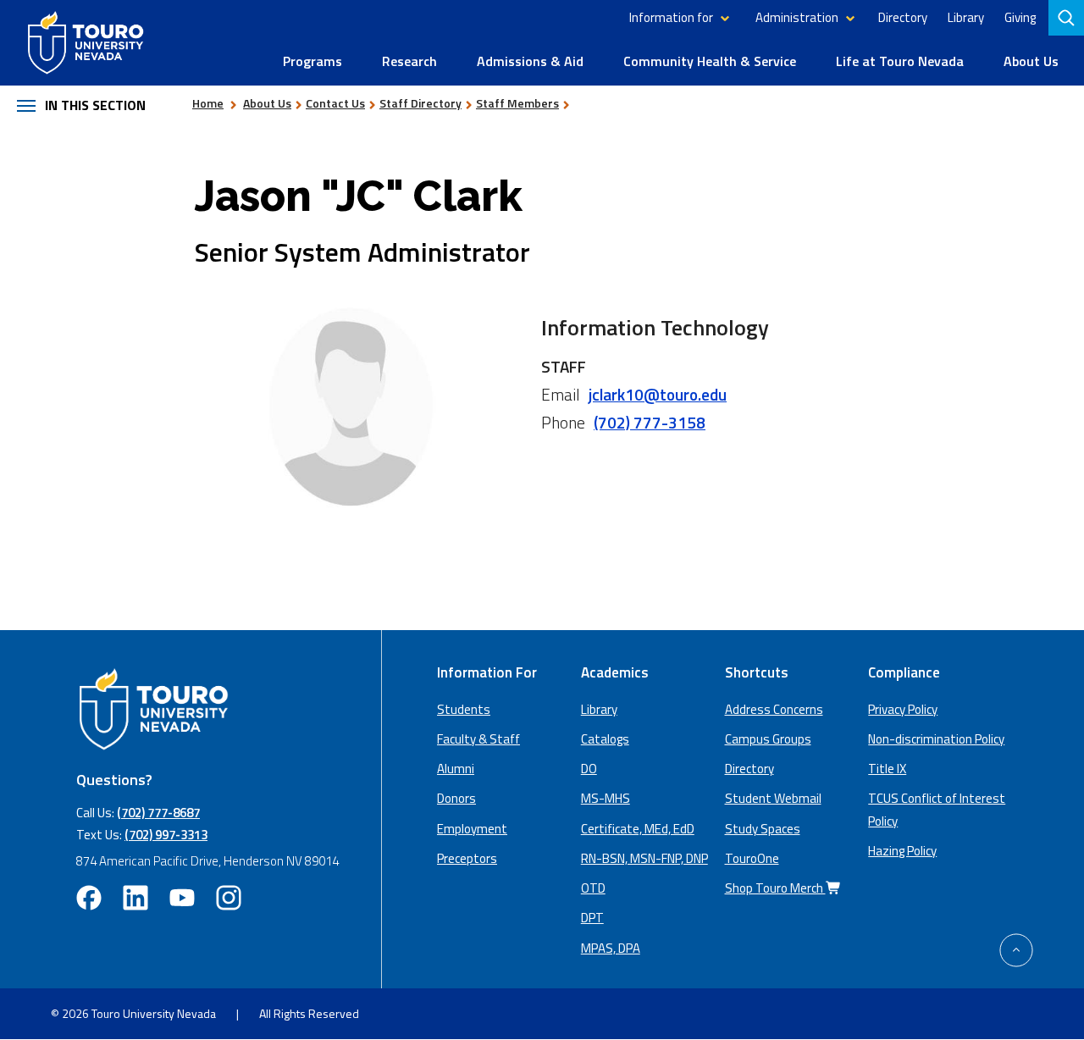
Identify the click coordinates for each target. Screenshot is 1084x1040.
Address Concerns (774, 709)
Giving (1020, 17)
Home (208, 103)
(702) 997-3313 (165, 834)
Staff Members (517, 103)
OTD (593, 888)
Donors (456, 798)
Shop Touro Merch (775, 888)
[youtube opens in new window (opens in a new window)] (182, 897)
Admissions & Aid (530, 61)
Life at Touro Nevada (900, 61)
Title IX (887, 768)
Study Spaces (762, 828)
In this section (95, 105)
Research (409, 61)
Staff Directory (420, 103)
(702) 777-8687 (158, 812)
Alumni (455, 768)
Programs (312, 61)
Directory (902, 17)
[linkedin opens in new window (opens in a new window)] (135, 897)
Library (966, 17)
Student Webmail (773, 798)
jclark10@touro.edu (658, 394)
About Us (1031, 61)
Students (463, 709)
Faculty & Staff (478, 739)
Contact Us (335, 103)
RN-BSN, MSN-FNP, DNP (644, 858)
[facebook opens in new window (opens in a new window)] (89, 897)
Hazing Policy (902, 850)
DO (589, 768)
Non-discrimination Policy (936, 739)
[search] (1068, 18)
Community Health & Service (709, 61)
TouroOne (752, 858)
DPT (592, 917)
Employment (472, 828)
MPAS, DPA (610, 948)
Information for (671, 17)
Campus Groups (768, 739)
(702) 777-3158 (649, 422)
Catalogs (605, 739)
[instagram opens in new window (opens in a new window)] (228, 897)
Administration (796, 17)
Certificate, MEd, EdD (637, 828)
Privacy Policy (902, 709)
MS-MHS (605, 798)
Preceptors (467, 858)
